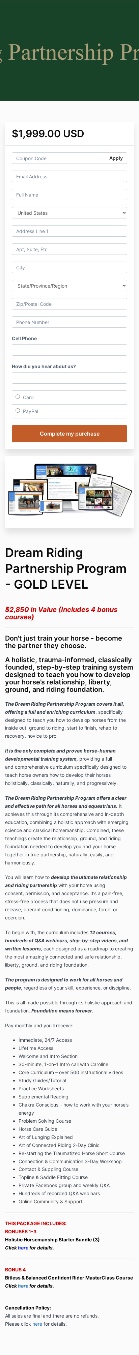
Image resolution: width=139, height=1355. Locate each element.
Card (28, 397)
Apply (116, 158)
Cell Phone (24, 338)
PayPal (30, 411)
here (23, 1286)
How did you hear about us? (44, 366)
